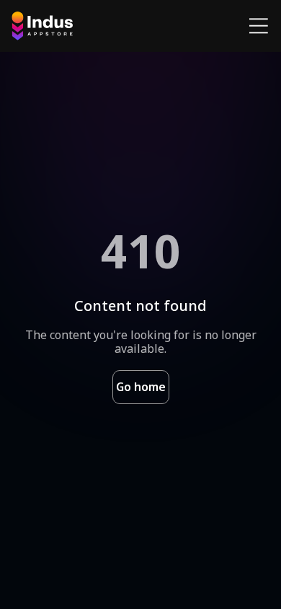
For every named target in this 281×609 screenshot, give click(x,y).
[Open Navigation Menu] (258, 26)
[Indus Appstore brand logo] (42, 26)
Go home (141, 387)
